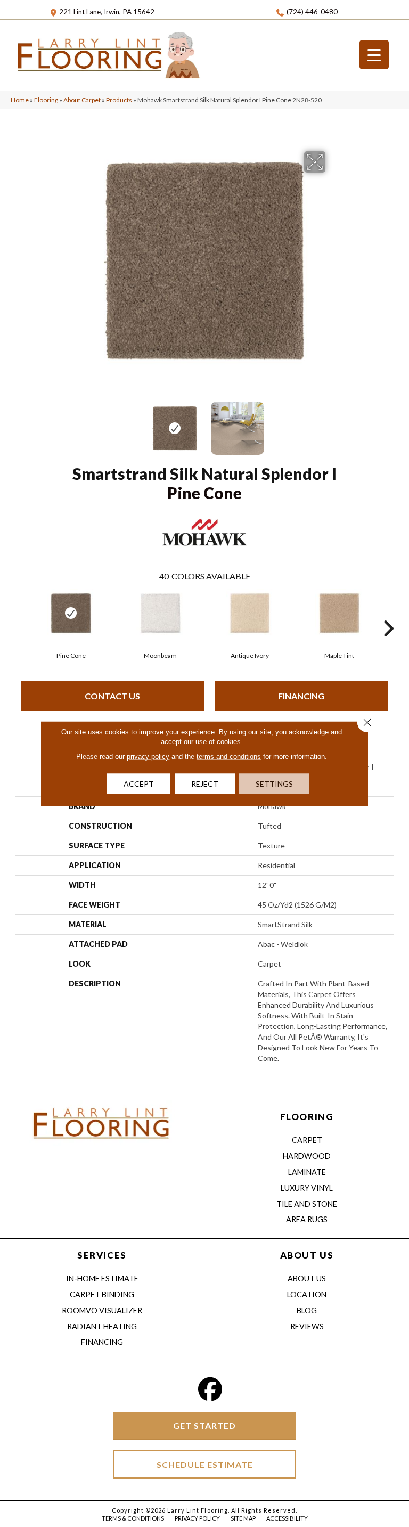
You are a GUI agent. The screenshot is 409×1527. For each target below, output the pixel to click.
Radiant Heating (102, 1326)
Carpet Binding (102, 1294)
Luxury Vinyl (307, 1188)
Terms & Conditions (133, 1518)
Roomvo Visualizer (102, 1310)
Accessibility (287, 1518)
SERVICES (101, 1255)
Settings (274, 783)
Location (306, 1294)
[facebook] (210, 1389)
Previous (76, 423)
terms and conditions (229, 756)
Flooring (46, 100)
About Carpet (82, 100)
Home (20, 100)
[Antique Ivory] (250, 613)
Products (119, 100)
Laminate (307, 1172)
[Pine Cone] (71, 613)
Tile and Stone (306, 1203)
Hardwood (307, 1156)
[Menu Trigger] (374, 54)
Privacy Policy (197, 1518)
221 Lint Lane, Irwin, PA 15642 (106, 11)
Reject (204, 783)
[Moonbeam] (160, 613)
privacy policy (148, 756)
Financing (301, 696)
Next (332, 423)
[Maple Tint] (339, 613)
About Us (307, 1278)
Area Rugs (307, 1219)
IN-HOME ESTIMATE (102, 1278)
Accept (139, 783)
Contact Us (112, 696)
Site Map (243, 1518)
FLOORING (306, 1116)
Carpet (307, 1140)
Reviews (307, 1326)
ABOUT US (306, 1255)
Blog (307, 1310)
